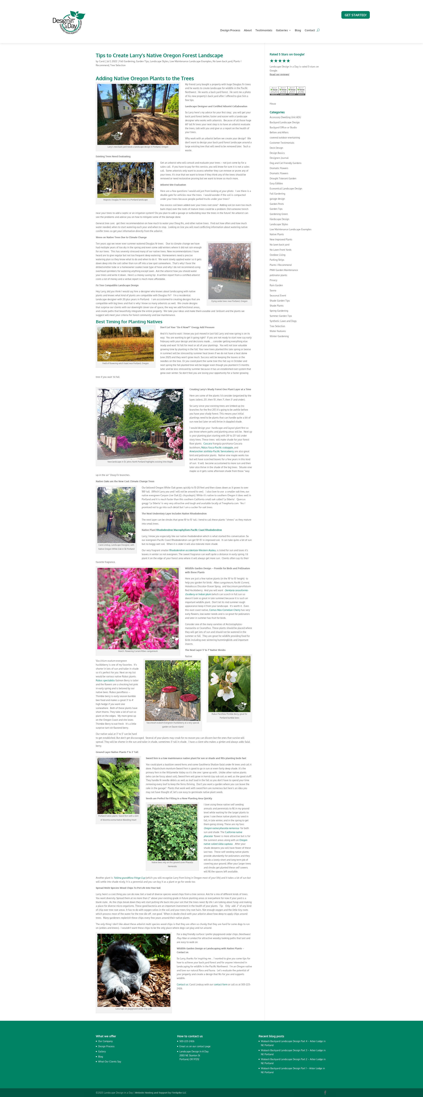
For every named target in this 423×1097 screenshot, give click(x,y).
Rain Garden (276, 285)
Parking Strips (277, 259)
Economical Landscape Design (286, 188)
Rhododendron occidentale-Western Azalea (192, 550)
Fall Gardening (127, 61)
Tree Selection (118, 65)
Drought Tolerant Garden (283, 178)
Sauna (273, 290)
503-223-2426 (186, 1041)
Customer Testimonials (282, 142)
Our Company (105, 1041)
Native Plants (277, 234)
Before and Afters (279, 132)
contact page (204, 1046)
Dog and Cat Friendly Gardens (286, 163)
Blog (298, 30)
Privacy (273, 280)
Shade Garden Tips (280, 300)
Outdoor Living (277, 254)
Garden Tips (142, 61)
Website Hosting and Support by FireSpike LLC (160, 1092)
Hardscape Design (279, 219)
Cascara (207, 443)
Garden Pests (277, 203)
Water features (278, 331)
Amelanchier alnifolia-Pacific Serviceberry (212, 451)
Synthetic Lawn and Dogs (283, 321)
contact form (220, 984)
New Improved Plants (281, 239)
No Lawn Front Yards (280, 249)
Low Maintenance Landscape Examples (191, 61)
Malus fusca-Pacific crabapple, (217, 447)
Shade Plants (277, 305)
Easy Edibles (276, 183)
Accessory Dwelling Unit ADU (285, 117)
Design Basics (277, 153)
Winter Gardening (279, 336)
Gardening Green (279, 214)
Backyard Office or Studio (283, 127)
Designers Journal (279, 157)
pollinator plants (278, 275)
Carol (102, 61)
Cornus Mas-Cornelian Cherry (224, 610)
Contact (310, 30)
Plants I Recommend (280, 264)
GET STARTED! (355, 15)
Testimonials (263, 30)
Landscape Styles (159, 61)
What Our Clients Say (109, 1061)
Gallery (102, 1051)
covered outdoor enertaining (285, 137)
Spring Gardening (279, 310)
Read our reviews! (279, 74)
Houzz (273, 103)
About (248, 30)
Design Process (230, 30)
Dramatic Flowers (279, 168)
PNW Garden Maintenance (284, 270)
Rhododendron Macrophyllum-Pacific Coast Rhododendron (189, 529)
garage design (277, 198)
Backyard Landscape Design (285, 122)
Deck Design (276, 147)
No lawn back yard (222, 61)
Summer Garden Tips (281, 315)
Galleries (282, 30)
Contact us (182, 984)
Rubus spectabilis (105, 680)
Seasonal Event (278, 295)
